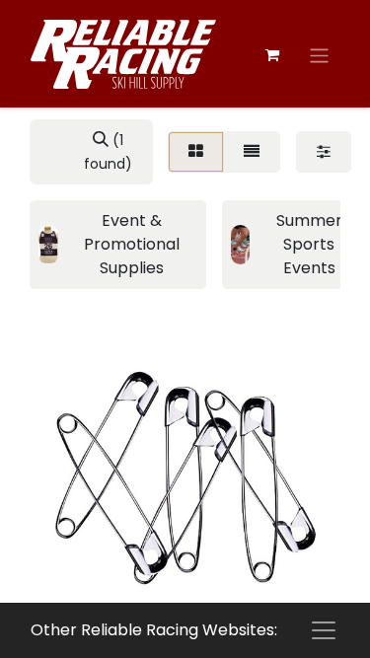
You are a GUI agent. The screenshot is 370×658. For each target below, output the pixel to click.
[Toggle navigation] (319, 56)
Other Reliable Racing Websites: (154, 630)
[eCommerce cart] (272, 55)
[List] (251, 152)
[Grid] (196, 152)
